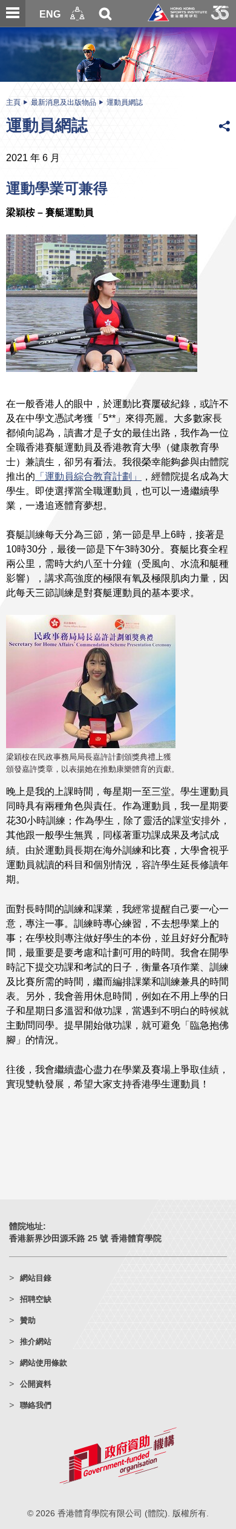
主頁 (13, 102)
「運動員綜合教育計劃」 (88, 476)
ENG (50, 14)
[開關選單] (12, 13)
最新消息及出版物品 (63, 102)
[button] (77, 14)
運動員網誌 (125, 102)
